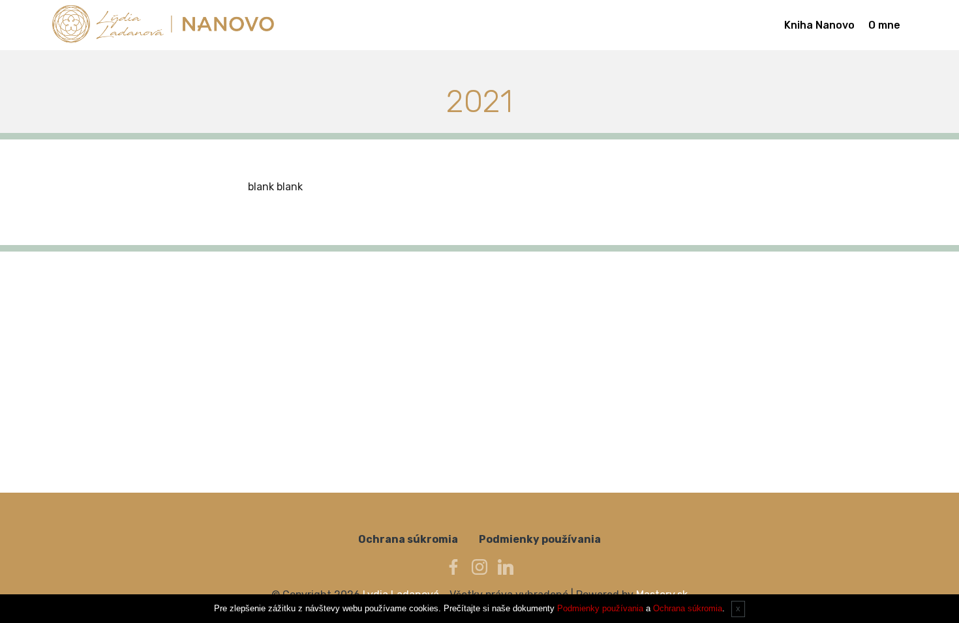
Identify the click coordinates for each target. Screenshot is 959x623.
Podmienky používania (540, 539)
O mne (884, 25)
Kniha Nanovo (819, 25)
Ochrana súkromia (408, 539)
